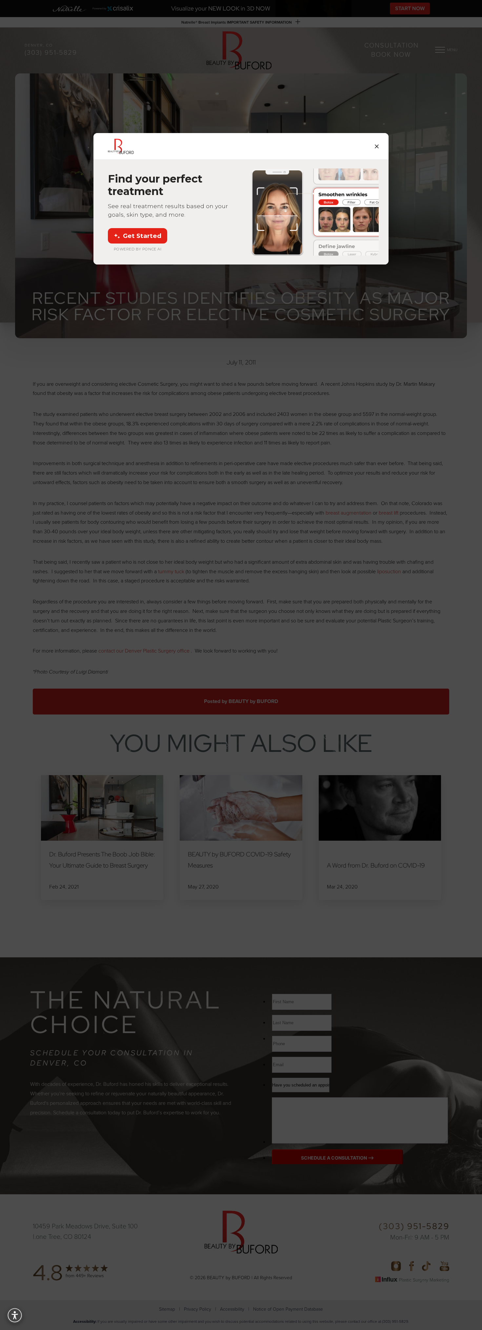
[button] (15, 1315)
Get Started (142, 236)
